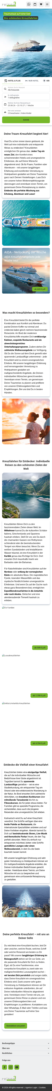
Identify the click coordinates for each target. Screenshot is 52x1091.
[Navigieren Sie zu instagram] (10, 1067)
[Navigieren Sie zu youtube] (16, 1067)
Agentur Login (31, 1087)
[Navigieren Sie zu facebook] (4, 1067)
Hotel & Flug (14, 80)
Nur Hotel (34, 80)
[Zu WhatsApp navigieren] (28, 4)
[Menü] (47, 4)
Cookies (42, 1087)
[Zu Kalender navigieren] (35, 4)
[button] (26, 1043)
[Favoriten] (41, 4)
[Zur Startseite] (11, 4)
